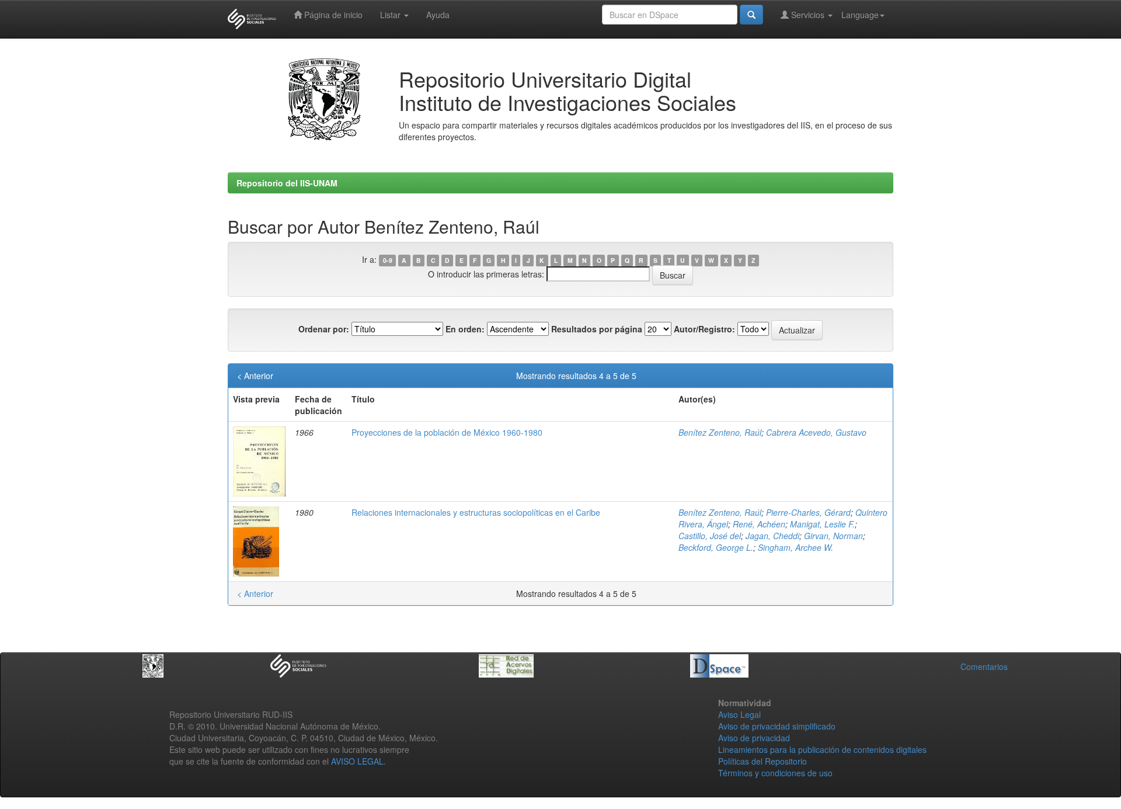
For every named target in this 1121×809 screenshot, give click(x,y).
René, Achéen (759, 524)
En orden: (465, 329)
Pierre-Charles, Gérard (808, 512)
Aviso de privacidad (754, 738)
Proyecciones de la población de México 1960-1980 (446, 432)
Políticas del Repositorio (762, 761)
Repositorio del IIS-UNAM (286, 183)
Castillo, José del (709, 535)
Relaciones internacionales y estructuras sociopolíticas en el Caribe (475, 512)
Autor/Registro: (704, 329)
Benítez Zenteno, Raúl (719, 432)
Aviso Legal (739, 714)
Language (860, 14)
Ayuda (438, 14)
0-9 (387, 260)
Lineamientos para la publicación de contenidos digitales (822, 749)
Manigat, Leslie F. (822, 524)
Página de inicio (332, 14)
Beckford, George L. (715, 547)
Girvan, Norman (833, 535)
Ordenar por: (323, 329)
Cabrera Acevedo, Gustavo (816, 432)
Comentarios (984, 666)
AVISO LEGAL (357, 761)
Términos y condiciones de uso (775, 773)
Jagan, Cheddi (772, 535)
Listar (391, 14)
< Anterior (255, 375)
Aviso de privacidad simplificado (776, 726)
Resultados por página (596, 329)
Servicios (808, 14)
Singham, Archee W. (795, 547)
